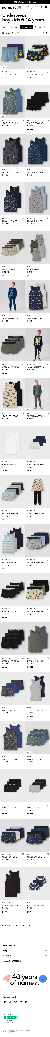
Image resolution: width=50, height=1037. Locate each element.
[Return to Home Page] (11, 7)
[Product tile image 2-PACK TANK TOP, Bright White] (12, 442)
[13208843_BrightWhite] (2, 470)
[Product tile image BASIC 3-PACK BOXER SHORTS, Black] (12, 589)
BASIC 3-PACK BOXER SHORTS (16, 367)
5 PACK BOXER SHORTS (12, 269)
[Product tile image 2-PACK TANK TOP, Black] (12, 883)
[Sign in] (32, 7)
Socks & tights (41, 27)
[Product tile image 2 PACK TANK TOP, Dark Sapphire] (12, 198)
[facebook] (4, 1001)
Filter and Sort (8, 33)
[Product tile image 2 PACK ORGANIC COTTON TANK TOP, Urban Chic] (12, 101)
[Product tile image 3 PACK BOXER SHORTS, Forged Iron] (12, 688)
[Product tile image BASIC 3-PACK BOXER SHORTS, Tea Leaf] (12, 344)
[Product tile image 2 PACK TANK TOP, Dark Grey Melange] (12, 150)
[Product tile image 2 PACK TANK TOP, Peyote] (12, 394)
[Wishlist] (37, 7)
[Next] (2, 55)
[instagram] (10, 1001)
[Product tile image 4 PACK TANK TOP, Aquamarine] (12, 540)
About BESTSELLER (12, 961)
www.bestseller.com (25, 1032)
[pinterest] (20, 1001)
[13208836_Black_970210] (30, 129)
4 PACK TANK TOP (35, 269)
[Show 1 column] (43, 33)
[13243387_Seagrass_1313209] (27, 275)
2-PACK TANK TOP (10, 464)
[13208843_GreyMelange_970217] (4, 470)
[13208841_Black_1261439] (30, 470)
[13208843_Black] (5, 470)
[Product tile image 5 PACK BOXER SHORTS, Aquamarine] (12, 491)
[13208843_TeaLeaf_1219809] (7, 470)
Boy (10, 925)
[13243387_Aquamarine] (29, 275)
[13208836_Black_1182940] (32, 129)
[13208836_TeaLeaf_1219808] (2, 373)
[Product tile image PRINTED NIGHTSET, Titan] (12, 296)
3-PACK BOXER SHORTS (38, 464)
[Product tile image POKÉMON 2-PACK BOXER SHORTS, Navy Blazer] (12, 52)
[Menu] (46, 7)
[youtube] (15, 1001)
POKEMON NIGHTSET (37, 367)
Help (5, 950)
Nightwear (13, 27)
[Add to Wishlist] (23, 71)
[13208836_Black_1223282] (2, 667)
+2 (33, 129)
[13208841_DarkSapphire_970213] (29, 470)
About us (7, 956)
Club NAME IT (9, 945)
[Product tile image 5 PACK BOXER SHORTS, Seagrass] (12, 247)
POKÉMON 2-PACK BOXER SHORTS (18, 74)
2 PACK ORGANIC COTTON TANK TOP (19, 123)
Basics (17, 925)
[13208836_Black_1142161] (27, 129)
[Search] (28, 7)
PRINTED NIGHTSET (11, 318)
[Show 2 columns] (46, 33)
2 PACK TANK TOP (10, 172)
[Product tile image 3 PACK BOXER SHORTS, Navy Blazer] (12, 835)
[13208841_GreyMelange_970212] (27, 470)
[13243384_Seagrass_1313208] (2, 275)
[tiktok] (26, 1001)
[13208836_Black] (29, 129)
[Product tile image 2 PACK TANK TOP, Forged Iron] (12, 737)
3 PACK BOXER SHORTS (37, 562)
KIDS (4, 925)
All (4, 27)
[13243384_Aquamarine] (4, 275)
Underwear (26, 27)
